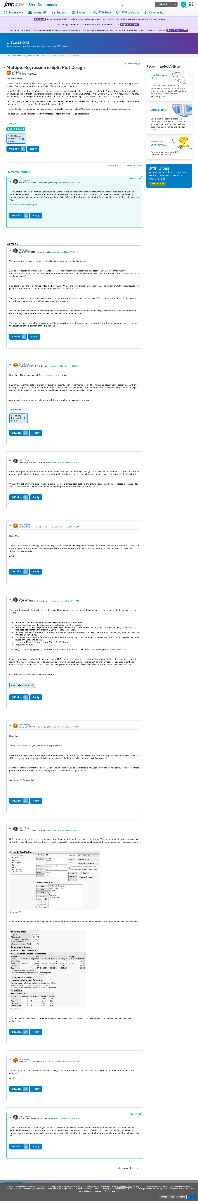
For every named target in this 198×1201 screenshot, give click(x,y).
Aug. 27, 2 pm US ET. (177, 30)
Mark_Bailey (25, 180)
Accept (191, 1196)
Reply (33, 148)
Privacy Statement (124, 1186)
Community (156, 12)
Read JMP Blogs (157, 184)
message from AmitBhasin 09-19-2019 (66, 601)
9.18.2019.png (14, 136)
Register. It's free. (129, 24)
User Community (43, 4)
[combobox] (137, 4)
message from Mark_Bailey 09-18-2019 (64, 366)
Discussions (16, 12)
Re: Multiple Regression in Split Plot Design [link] (60, 55)
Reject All (181, 1196)
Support (62, 12)
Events (81, 12)
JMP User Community (15, 56)
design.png (16, 415)
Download (40, 19)
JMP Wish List (130, 12)
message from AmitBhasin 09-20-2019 (65, 183)
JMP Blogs (105, 12)
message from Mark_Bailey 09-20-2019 (64, 727)
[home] (14, 4)
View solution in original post (23, 204)
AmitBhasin (17, 72)
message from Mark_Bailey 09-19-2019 (65, 527)
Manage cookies (167, 1196)
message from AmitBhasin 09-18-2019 (64, 252)
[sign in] (183, 4)
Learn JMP (40, 12)
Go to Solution (15, 129)
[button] (4, 67)
